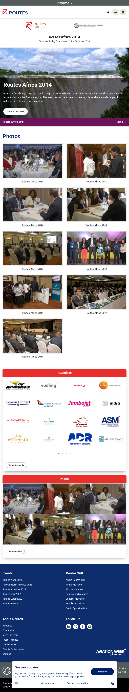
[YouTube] (89, 626)
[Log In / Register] (123, 12)
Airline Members (74, 584)
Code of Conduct (11, 686)
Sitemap (7, 654)
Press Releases (10, 639)
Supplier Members (75, 598)
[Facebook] (82, 626)
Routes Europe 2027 (13, 598)
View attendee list (16, 465)
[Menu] (115, 12)
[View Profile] (18, 386)
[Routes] (15, 12)
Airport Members (74, 589)
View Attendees (15, 111)
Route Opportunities (76, 608)
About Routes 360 (75, 580)
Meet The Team (10, 635)
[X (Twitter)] (75, 626)
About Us (7, 625)
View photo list (15, 551)
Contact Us (8, 630)
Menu (120, 121)
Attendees (65, 372)
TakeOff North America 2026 (17, 584)
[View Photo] (23, 499)
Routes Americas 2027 (14, 589)
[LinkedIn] (68, 626)
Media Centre (9, 644)
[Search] (108, 12)
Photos (64, 478)
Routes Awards (10, 603)
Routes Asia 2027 (12, 594)
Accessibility (9, 683)
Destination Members (77, 594)
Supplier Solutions (75, 603)
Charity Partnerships (13, 649)
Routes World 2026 (12, 580)
